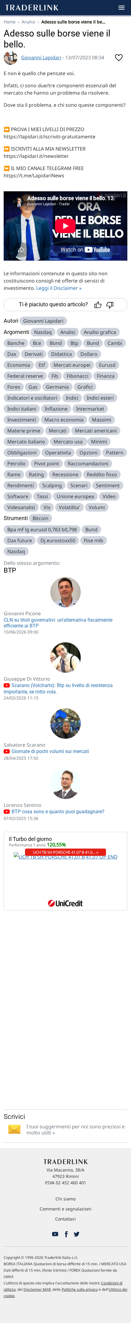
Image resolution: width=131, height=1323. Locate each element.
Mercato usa (69, 441)
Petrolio (16, 463)
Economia (18, 365)
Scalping (52, 485)
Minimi (99, 441)
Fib (54, 376)
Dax (11, 354)
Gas (33, 387)
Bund (93, 343)
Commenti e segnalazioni (65, 1209)
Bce (37, 343)
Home (10, 22)
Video (109, 496)
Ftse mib (93, 540)
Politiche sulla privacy (80, 1289)
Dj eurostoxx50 (58, 540)
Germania (57, 387)
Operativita (58, 452)
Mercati (57, 430)
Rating (36, 474)
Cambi (115, 343)
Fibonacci (77, 376)
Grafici (85, 387)
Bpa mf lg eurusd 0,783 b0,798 (42, 529)
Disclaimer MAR (37, 1289)
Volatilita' (69, 507)
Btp (74, 343)
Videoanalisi (21, 507)
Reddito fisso (102, 474)
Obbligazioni (22, 452)
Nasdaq (43, 332)
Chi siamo (65, 1199)
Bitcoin (40, 518)
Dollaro (88, 354)
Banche (15, 343)
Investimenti (21, 419)
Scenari (78, 485)
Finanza (106, 376)
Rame (13, 474)
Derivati (34, 354)
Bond (56, 343)
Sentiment (108, 485)
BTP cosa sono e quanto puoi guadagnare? (57, 811)
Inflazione (56, 408)
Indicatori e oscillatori (32, 397)
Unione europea (75, 496)
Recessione (65, 474)
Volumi (97, 507)
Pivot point (46, 463)
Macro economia (63, 419)
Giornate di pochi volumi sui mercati (49, 751)
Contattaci (65, 1219)
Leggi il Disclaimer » (59, 288)
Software (17, 496)
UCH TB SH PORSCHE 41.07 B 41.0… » (65, 852)
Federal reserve (25, 376)
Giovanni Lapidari (41, 57)
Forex (13, 387)
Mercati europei (72, 365)
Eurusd (107, 365)
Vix (47, 507)
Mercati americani (96, 430)
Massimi (101, 419)
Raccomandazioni (88, 463)
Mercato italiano (26, 441)
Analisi (28, 22)
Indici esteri (100, 397)
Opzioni (88, 452)
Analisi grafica (100, 332)
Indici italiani (21, 408)
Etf (42, 365)
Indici (72, 397)
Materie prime (23, 430)
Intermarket (90, 408)
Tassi (42, 496)
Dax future (19, 540)
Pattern (114, 452)
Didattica (61, 354)
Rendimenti (20, 485)
